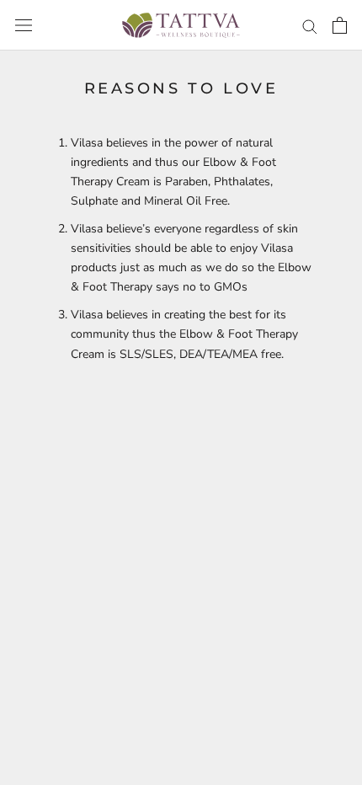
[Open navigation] (23, 25)
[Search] (309, 26)
